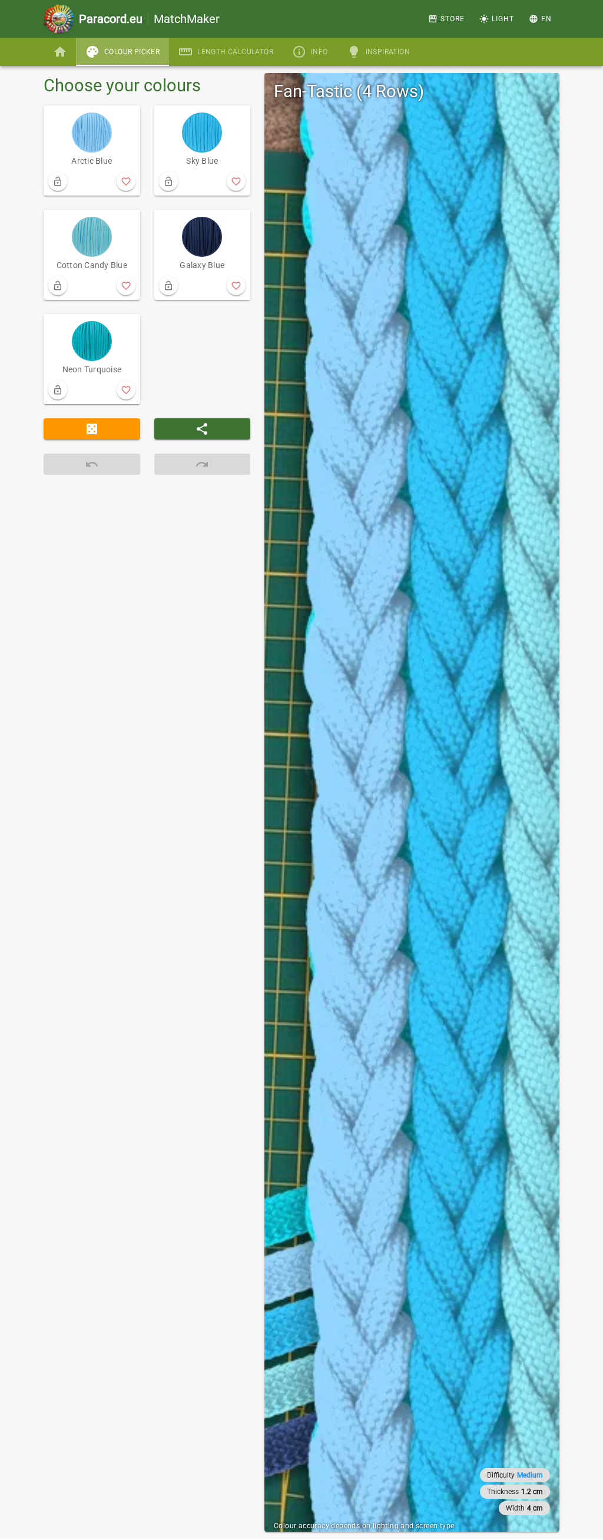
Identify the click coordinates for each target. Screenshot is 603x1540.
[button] (540, 19)
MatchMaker (149, 19)
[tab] (60, 52)
